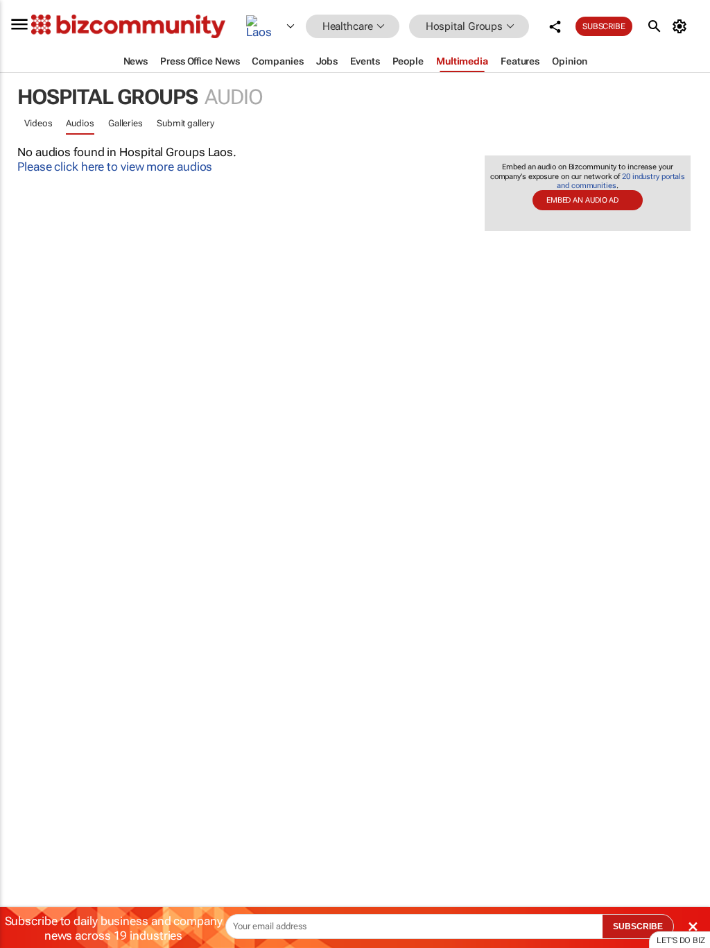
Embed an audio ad (582, 200)
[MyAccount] (682, 26)
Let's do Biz (681, 940)
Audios (80, 123)
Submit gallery (185, 123)
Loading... (26, 663)
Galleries (125, 123)
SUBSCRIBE (638, 926)
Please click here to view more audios (114, 166)
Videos (38, 123)
